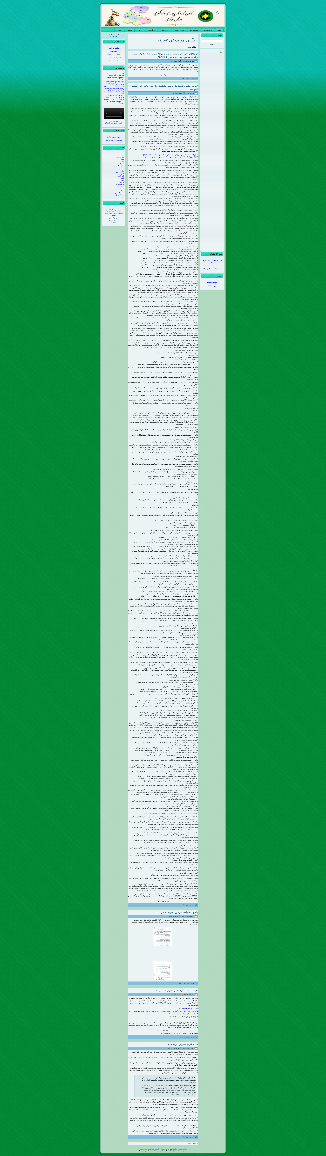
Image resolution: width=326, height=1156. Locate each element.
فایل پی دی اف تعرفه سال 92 (188, 1008)
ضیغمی (170, 916)
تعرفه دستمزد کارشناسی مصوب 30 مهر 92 (177, 990)
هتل (122, 167)
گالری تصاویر (120, 172)
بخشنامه (121, 182)
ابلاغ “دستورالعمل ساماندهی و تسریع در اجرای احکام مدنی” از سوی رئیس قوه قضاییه (171, 157)
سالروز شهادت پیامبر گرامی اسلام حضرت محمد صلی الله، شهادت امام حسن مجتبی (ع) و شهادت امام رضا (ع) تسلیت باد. (114, 89)
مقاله (122, 159)
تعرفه (122, 190)
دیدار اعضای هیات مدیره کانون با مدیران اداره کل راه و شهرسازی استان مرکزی (114, 82)
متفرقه (122, 163)
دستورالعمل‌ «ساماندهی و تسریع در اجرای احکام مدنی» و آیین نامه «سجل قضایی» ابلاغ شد (169, 155)
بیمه (122, 180)
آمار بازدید (121, 176)
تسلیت (122, 188)
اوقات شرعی (113, 36)
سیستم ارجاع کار (119, 194)
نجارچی (171, 61)
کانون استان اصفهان (111, 123)
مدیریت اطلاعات (212, 286)
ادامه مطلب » (165, 1033)
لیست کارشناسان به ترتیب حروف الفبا (212, 261)
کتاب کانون (120, 157)
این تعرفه (173, 1057)
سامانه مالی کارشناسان (113, 54)
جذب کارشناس (119, 192)
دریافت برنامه (163, 75)
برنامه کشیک (120, 184)
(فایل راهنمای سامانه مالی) (113, 57)
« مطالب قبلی (193, 47)
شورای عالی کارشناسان (114, 137)
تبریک (122, 186)
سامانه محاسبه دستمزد (113, 61)
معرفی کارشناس (119, 165)
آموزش (121, 174)
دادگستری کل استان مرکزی (114, 140)
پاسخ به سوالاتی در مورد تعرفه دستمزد (179, 912)
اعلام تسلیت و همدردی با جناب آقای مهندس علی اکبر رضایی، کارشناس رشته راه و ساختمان (115, 75)
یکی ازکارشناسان (170, 1149)
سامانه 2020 (113, 51)
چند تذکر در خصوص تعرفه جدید (183, 1044)
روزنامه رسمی (185, 1003)
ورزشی (121, 169)
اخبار (122, 178)
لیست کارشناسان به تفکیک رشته (212, 268)
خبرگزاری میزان (172, 97)
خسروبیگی (172, 994)
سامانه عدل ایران (114, 48)
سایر (122, 196)
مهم (122, 161)
